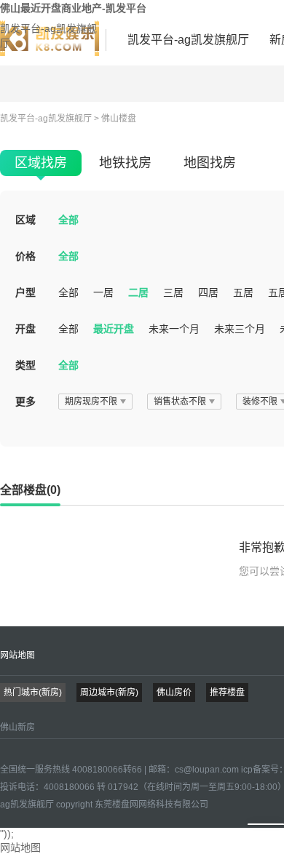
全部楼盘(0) (30, 490)
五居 (243, 292)
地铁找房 (125, 163)
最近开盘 (113, 329)
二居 (138, 292)
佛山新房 (17, 727)
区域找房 (41, 163)
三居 (173, 292)
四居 (208, 292)
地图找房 (210, 163)
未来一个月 (174, 329)
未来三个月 (239, 329)
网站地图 (17, 655)
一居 (103, 292)
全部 (68, 220)
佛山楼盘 (118, 118)
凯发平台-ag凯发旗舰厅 (48, 36)
